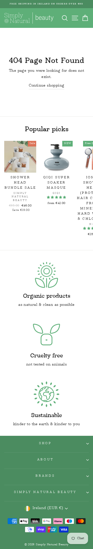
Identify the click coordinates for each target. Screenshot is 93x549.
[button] (56, 197)
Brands (45, 476)
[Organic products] (46, 275)
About (45, 460)
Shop (45, 443)
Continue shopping (46, 86)
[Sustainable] (46, 394)
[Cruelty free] (46, 334)
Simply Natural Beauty (45, 492)
